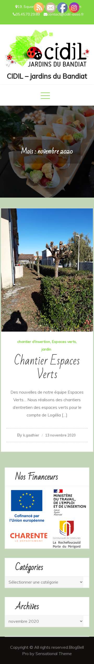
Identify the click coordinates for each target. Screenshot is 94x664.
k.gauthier (31, 435)
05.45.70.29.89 (28, 14)
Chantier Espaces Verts (47, 368)
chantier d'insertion (33, 341)
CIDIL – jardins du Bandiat (47, 76)
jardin (46, 349)
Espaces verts (64, 341)
